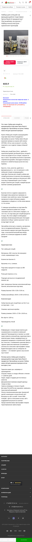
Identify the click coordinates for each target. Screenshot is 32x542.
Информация (6, 492)
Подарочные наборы (7, 7)
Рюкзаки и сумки (20, 7)
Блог (3, 477)
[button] (7, 56)
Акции (3, 465)
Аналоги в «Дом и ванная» (22, 62)
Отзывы (27, 118)
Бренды (4, 473)
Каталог (4, 456)
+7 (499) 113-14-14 (11, 503)
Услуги (3, 469)
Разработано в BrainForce (16, 535)
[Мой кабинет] (26, 2)
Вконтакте (9, 518)
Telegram (18, 518)
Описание (6, 118)
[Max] (13, 518)
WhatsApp (23, 518)
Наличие (17, 118)
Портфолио (5, 460)
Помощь (4, 496)
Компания (5, 488)
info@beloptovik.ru (17, 506)
